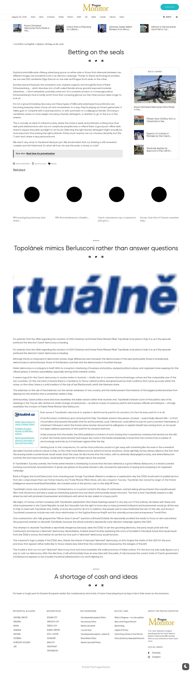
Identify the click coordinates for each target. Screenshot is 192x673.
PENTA (16, 626)
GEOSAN (17, 634)
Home (33, 17)
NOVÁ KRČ (51, 638)
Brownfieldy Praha (88, 638)
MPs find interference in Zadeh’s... (72, 218)
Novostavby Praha (88, 622)
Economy (51, 17)
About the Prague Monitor (125, 622)
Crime (121, 17)
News (41, 17)
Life (86, 17)
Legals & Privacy (121, 630)
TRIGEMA (17, 622)
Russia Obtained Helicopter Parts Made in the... (36, 28)
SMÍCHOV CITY (53, 622)
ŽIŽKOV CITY (52, 626)
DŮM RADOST (52, 651)
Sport (79, 17)
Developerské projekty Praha (93, 618)
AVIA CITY (51, 642)
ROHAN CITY (52, 618)
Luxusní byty (86, 630)
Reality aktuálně (88, 626)
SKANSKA (17, 630)
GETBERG (17, 638)
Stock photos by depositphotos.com (129, 638)
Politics (70, 17)
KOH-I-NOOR (52, 634)
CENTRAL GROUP (20, 618)
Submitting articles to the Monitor (129, 634)
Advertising (119, 626)
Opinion (54, 164)
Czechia (112, 17)
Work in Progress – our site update (129, 618)
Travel (93, 17)
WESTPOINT (52, 647)
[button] (170, 7)
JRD (15, 647)
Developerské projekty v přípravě (95, 634)
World (61, 17)
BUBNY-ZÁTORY (53, 630)
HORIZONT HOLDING (21, 642)
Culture (103, 17)
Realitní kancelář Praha (90, 642)
